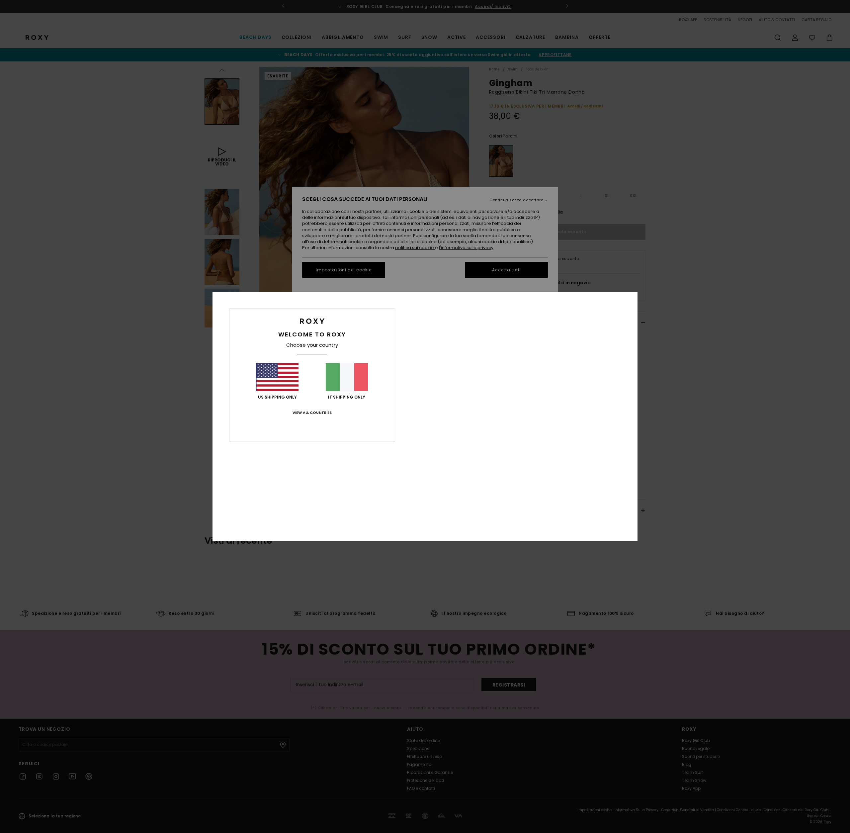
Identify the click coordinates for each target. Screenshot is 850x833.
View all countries (312, 412)
